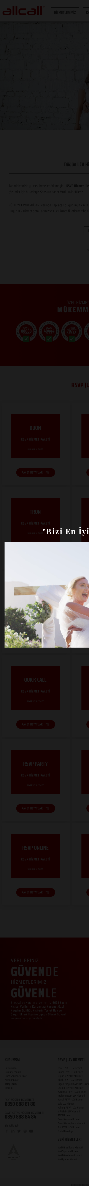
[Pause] (10, 642)
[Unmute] (17, 642)
